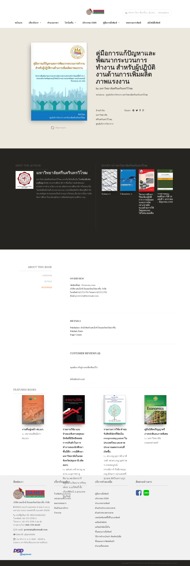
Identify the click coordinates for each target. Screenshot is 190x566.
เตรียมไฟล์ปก (101, 522)
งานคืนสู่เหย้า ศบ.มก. (33, 429)
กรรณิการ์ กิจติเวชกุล (115, 469)
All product (163, 13)
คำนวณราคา (53, 22)
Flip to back (60, 127)
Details (48, 281)
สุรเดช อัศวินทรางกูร (114, 478)
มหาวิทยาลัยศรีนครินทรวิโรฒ (116, 88)
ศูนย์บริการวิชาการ (104, 123)
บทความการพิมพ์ (133, 22)
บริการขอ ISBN (89, 22)
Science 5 (106, 194)
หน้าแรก (18, 22)
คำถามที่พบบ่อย (102, 546)
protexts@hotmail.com (35, 529)
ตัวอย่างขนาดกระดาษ (104, 512)
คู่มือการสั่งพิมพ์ (102, 493)
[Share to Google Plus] (143, 110)
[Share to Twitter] (137, 110)
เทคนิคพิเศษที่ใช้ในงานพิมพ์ (107, 517)
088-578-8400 (32, 525)
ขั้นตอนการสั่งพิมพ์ (103, 531)
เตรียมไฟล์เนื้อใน (102, 527)
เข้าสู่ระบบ (81, 367)
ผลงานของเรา (60, 503)
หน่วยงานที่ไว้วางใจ (62, 498)
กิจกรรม (57, 512)
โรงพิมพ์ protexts (62, 493)
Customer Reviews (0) (85, 353)
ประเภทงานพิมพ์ (102, 503)
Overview (47, 275)
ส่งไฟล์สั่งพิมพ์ (154, 22)
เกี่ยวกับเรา (34, 22)
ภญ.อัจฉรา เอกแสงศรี (115, 474)
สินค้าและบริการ (61, 508)
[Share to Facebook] (140, 110)
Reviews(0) (47, 287)
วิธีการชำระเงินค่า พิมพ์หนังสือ (108, 536)
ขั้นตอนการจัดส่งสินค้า (104, 541)
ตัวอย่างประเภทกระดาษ (105, 508)
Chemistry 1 (126, 194)
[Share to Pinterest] (133, 110)
